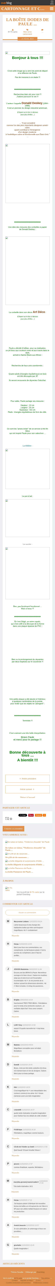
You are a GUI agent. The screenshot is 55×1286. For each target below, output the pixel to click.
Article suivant (26, 789)
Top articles (45, 1278)
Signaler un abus (26, 1280)
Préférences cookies (40, 1283)
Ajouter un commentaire (27, 913)
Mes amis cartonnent (27, 33)
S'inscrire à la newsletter (13, 829)
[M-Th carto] (10, 891)
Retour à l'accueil (27, 797)
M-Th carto (34, 892)
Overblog (40, 1272)
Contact (14, 1280)
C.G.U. (38, 1280)
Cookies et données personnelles (18, 1283)
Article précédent (28, 779)
